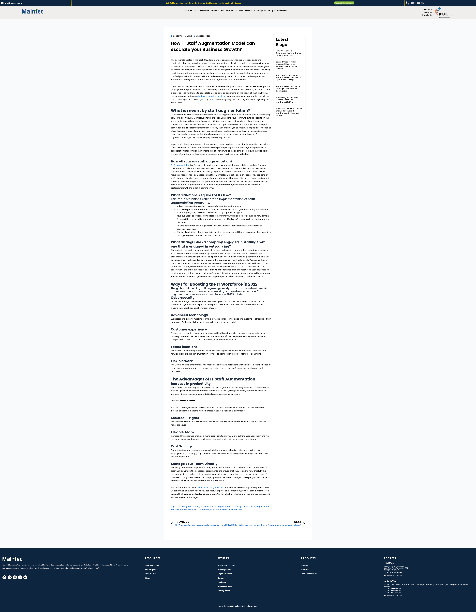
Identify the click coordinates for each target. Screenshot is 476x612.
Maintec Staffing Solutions (210, 487)
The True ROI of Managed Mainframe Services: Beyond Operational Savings (288, 77)
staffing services (188, 509)
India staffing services (198, 506)
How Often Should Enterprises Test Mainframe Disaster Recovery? (288, 53)
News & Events (151, 574)
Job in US (222, 582)
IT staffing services (241, 506)
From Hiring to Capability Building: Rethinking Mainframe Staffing (287, 99)
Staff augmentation (180, 165)
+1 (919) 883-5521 (417, 3)
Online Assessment (309, 574)
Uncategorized (203, 35)
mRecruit (305, 569)
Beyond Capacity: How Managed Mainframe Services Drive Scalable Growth (286, 65)
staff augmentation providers (211, 96)
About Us (189, 11)
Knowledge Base (225, 586)
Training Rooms (224, 569)
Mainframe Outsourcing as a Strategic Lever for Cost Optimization (289, 88)
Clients (147, 578)
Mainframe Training (226, 565)
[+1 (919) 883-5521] (407, 2)
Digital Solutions (225, 574)
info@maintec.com (13, 3)
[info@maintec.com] (2, 3)
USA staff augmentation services (226, 509)
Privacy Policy (224, 590)
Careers (221, 578)
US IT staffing (203, 509)
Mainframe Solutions (207, 11)
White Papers (150, 569)
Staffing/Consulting (263, 11)
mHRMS (304, 565)
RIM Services (244, 11)
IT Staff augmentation (220, 506)
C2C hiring (182, 506)
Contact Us (282, 11)
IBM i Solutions (227, 11)
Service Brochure (152, 565)
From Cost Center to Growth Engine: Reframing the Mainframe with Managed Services (289, 112)
